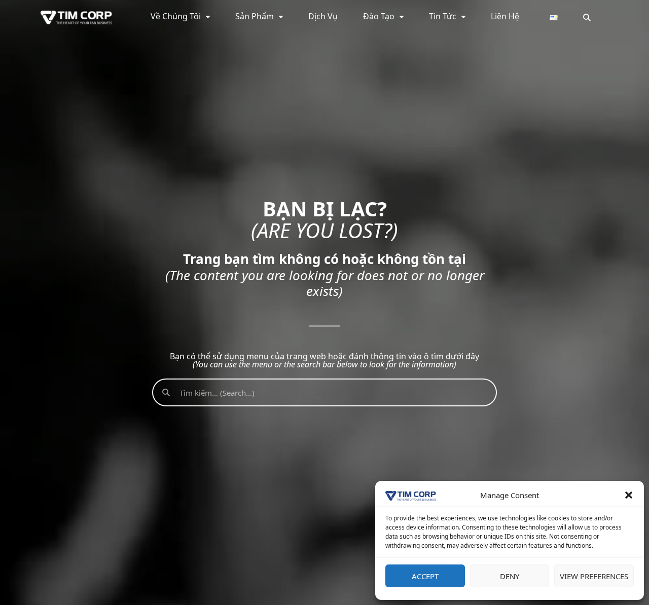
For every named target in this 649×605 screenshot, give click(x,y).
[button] (629, 495)
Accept (425, 576)
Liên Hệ (505, 16)
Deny (509, 576)
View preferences (594, 576)
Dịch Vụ (323, 16)
